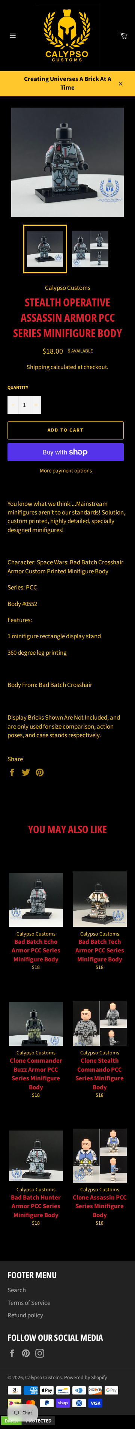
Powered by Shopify (85, 1377)
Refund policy (25, 1315)
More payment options (66, 471)
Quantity (18, 388)
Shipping (38, 367)
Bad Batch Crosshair (66, 685)
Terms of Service (29, 1303)
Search (17, 1290)
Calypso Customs (43, 1377)
